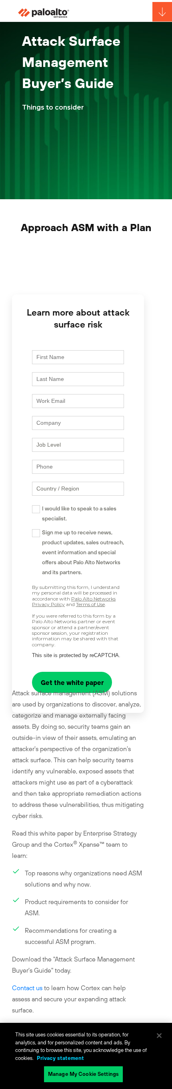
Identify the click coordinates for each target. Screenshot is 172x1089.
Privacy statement (60, 1058)
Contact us (27, 987)
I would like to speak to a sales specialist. (79, 513)
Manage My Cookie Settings (83, 1074)
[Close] (159, 1035)
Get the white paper (72, 682)
